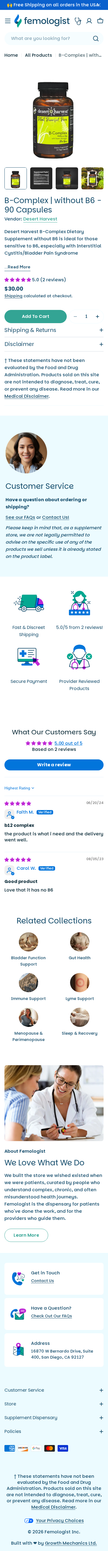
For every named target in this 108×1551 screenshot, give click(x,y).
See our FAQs (20, 517)
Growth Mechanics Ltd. (71, 1543)
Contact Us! (55, 517)
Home (11, 55)
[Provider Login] (78, 21)
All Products (38, 55)
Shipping (13, 296)
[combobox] (54, 38)
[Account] (89, 21)
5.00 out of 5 (69, 743)
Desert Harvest (40, 219)
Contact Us (42, 1280)
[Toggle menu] (7, 21)
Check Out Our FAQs (51, 1316)
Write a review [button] (54, 765)
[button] (18, 280)
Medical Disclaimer (26, 396)
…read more (17, 266)
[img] (17, 803)
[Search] (95, 38)
